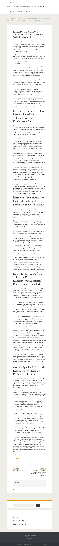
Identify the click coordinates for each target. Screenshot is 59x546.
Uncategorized (21, 18)
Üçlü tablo (16, 455)
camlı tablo (16, 458)
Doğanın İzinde (13, 2)
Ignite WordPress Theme (22, 544)
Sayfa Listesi (16, 6)
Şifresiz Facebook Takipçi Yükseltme (19, 11)
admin (27, 28)
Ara (14, 503)
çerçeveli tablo (17, 461)
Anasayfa (10, 18)
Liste (9, 6)
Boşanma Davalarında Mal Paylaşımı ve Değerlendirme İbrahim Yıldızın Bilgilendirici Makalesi (38, 473)
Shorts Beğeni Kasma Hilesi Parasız (32, 6)
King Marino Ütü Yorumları (20, 470)
